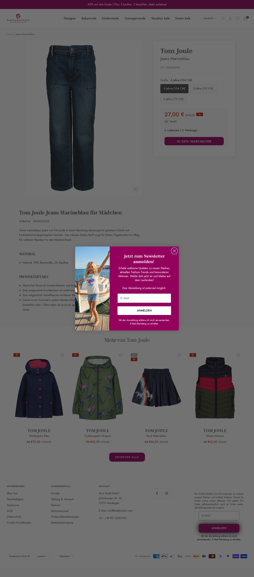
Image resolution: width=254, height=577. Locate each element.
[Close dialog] (174, 251)
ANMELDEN (144, 311)
